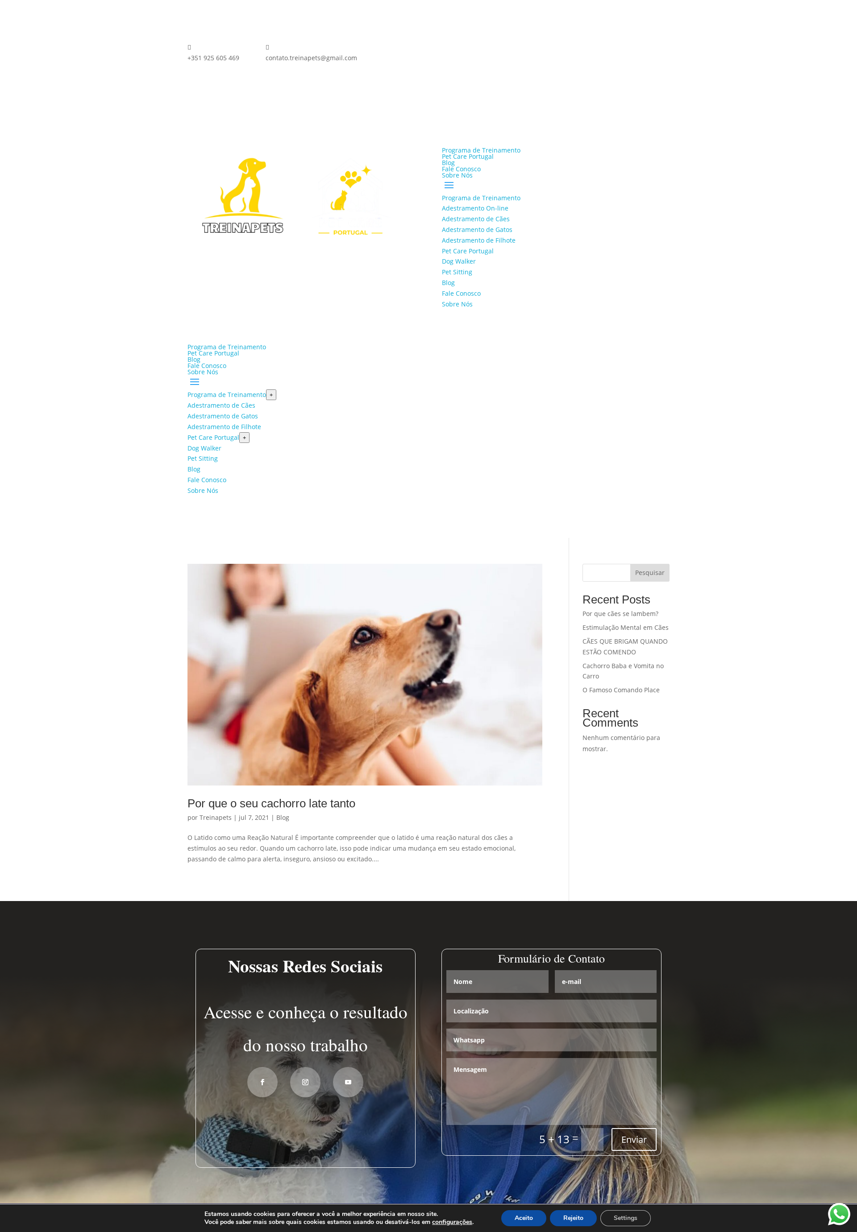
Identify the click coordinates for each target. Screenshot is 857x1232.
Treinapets (216, 817)
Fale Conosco (461, 169)
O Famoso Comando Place (621, 690)
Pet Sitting (457, 272)
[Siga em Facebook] (391, 49)
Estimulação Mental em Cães (625, 627)
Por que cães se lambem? (620, 613)
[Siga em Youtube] (348, 1082)
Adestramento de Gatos (477, 229)
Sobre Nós (457, 175)
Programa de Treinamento (481, 150)
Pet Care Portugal (468, 156)
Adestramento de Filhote (479, 240)
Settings (625, 1218)
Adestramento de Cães (476, 219)
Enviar (634, 1139)
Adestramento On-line (475, 208)
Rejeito (573, 1218)
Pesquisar (650, 572)
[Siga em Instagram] (409, 49)
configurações (452, 1222)
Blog (448, 162)
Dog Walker (459, 261)
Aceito (524, 1218)
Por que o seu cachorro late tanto (271, 803)
